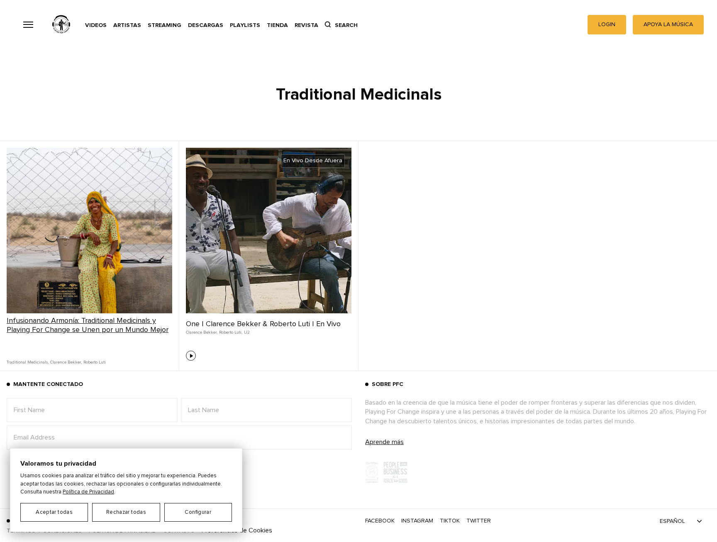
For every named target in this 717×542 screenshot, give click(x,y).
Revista (306, 25)
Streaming (164, 25)
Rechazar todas (126, 512)
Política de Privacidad (88, 492)
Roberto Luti (94, 362)
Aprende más (384, 442)
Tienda (277, 25)
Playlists (245, 25)
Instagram (417, 521)
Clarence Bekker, (66, 362)
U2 (247, 332)
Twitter (478, 521)
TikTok (450, 521)
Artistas (127, 25)
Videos (96, 25)
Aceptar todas (54, 512)
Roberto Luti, (230, 332)
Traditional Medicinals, (28, 362)
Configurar (198, 512)
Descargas (205, 25)
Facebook (380, 521)
